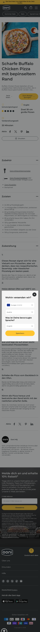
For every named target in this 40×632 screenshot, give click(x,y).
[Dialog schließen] (34, 294)
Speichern (20, 333)
